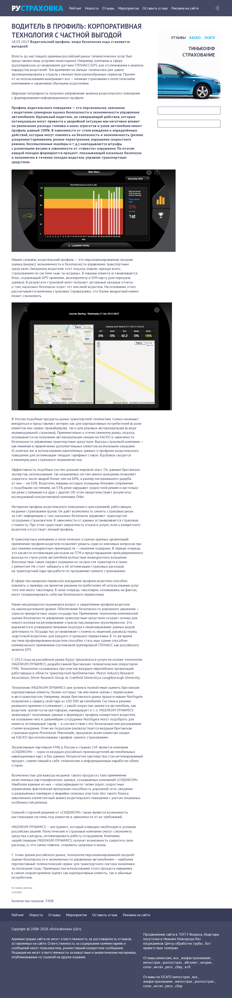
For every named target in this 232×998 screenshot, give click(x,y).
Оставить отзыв (155, 8)
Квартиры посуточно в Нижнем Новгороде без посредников (181, 939)
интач (158, 967)
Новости (92, 8)
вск (176, 958)
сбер (178, 967)
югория (206, 962)
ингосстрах (151, 962)
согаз (147, 967)
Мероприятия (128, 8)
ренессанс (164, 958)
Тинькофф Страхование (198, 51)
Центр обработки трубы (183, 943)
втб (188, 967)
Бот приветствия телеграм (177, 945)
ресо (169, 967)
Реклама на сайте (185, 8)
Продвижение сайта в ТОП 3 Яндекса (172, 934)
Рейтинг (75, 8)
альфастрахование (195, 958)
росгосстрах (172, 962)
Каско (195, 37)
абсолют (191, 962)
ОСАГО (209, 37)
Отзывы (108, 8)
